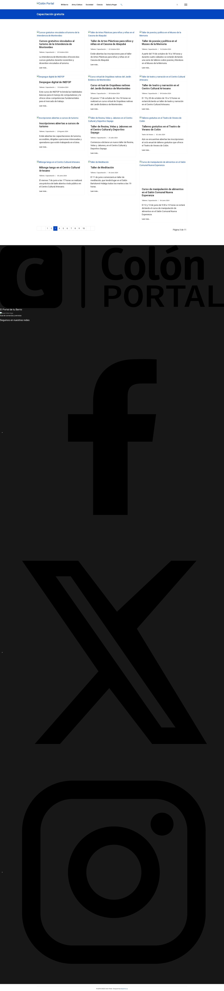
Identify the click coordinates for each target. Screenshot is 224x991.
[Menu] (185, 4)
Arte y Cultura (77, 5)
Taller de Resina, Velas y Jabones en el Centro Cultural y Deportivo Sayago (111, 129)
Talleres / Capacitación (46, 52)
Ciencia (100, 5)
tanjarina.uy (124, 988)
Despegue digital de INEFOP (55, 82)
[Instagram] (181, 4)
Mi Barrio (64, 5)
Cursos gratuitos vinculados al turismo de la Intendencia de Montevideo (56, 44)
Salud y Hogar (111, 5)
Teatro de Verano (147, 134)
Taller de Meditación (102, 167)
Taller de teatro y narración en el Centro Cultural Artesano (160, 87)
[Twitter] (177, 4)
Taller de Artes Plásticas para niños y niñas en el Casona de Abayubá (112, 43)
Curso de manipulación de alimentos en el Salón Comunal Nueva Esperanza (163, 192)
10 (84, 228)
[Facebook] (173, 4)
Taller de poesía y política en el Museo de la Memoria (159, 43)
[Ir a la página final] (92, 228)
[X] (114, 652)
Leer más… (43, 68)
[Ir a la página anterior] (43, 228)
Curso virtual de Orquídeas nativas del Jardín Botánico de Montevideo (110, 87)
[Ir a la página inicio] (39, 228)
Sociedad (89, 5)
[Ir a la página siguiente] (88, 228)
